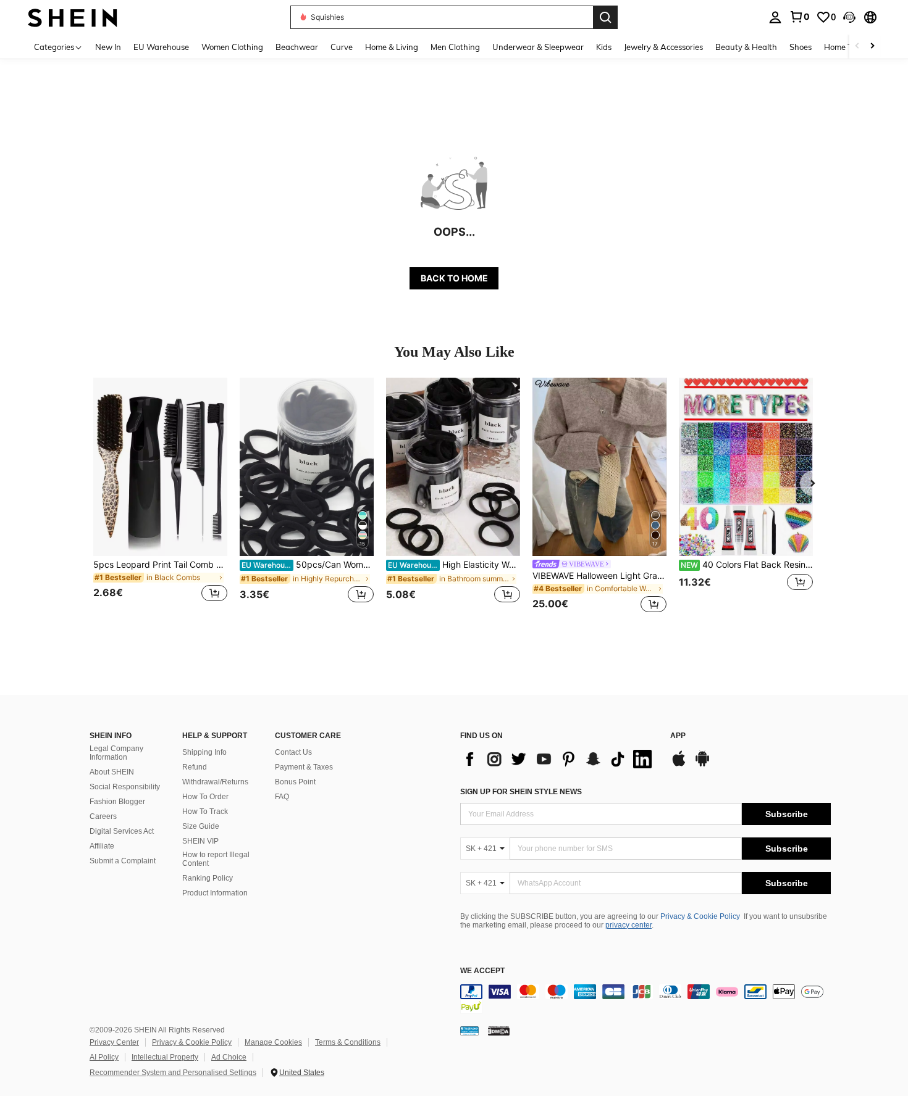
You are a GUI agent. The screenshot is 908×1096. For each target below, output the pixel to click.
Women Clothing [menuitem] (232, 47)
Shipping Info (204, 752)
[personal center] (775, 17)
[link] (799, 16)
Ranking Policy (207, 878)
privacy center (628, 925)
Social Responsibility (125, 787)
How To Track (205, 811)
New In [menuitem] (108, 47)
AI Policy (104, 1057)
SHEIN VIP (200, 841)
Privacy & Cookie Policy (700, 916)
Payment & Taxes (304, 767)
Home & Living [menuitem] (391, 47)
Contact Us (293, 752)
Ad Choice (228, 1057)
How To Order (205, 796)
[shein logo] (72, 17)
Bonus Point (295, 782)
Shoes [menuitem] (800, 47)
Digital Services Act (122, 831)
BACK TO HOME (454, 278)
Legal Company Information (116, 753)
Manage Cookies (273, 1042)
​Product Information (215, 893)
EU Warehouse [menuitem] (161, 47)
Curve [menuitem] (341, 47)
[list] (559, 759)
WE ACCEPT (482, 971)
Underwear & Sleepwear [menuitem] (538, 47)
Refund (194, 767)
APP (678, 736)
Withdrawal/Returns (215, 782)
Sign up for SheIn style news (521, 791)
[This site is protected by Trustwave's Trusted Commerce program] (469, 1030)
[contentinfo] (645, 999)
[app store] (678, 764)
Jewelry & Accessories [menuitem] (663, 47)
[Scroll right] (872, 47)
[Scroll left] (857, 47)
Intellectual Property (165, 1057)
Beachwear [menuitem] (296, 47)
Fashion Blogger (117, 801)
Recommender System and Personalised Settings (173, 1072)
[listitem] (160, 497)
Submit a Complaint (123, 861)
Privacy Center (114, 1042)
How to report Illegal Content (216, 859)
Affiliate (102, 846)
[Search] (605, 17)
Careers (103, 816)
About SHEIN (112, 772)
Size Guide (200, 826)
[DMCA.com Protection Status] (499, 1030)
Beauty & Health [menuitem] (746, 47)
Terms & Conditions (347, 1042)
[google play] (702, 764)
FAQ (282, 796)
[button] (849, 17)
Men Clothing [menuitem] (455, 47)
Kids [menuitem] (604, 47)
